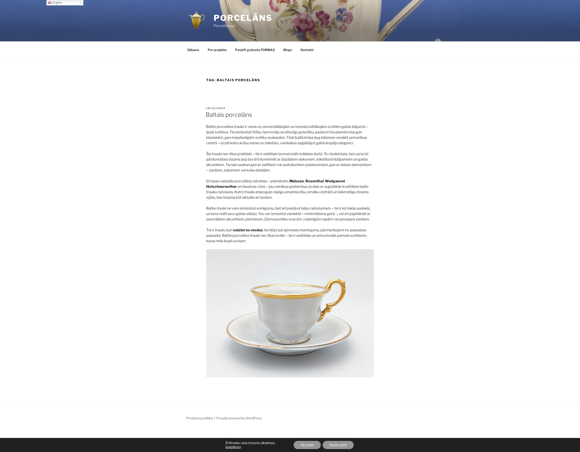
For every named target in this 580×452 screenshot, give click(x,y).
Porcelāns (243, 18)
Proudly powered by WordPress (239, 418)
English (56, 2)
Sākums (193, 50)
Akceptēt (307, 445)
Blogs (287, 50)
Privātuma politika (199, 418)
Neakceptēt (338, 445)
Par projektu (217, 50)
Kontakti (307, 50)
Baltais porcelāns (229, 114)
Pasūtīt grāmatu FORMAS (255, 50)
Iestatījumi (233, 447)
